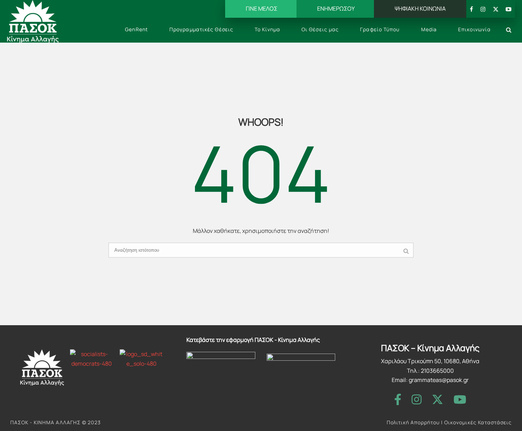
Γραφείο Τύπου (379, 29)
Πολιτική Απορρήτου (413, 422)
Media (429, 29)
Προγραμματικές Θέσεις (201, 29)
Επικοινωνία (474, 29)
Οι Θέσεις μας (320, 29)
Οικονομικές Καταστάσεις (478, 422)
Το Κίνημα (267, 29)
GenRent (136, 29)
